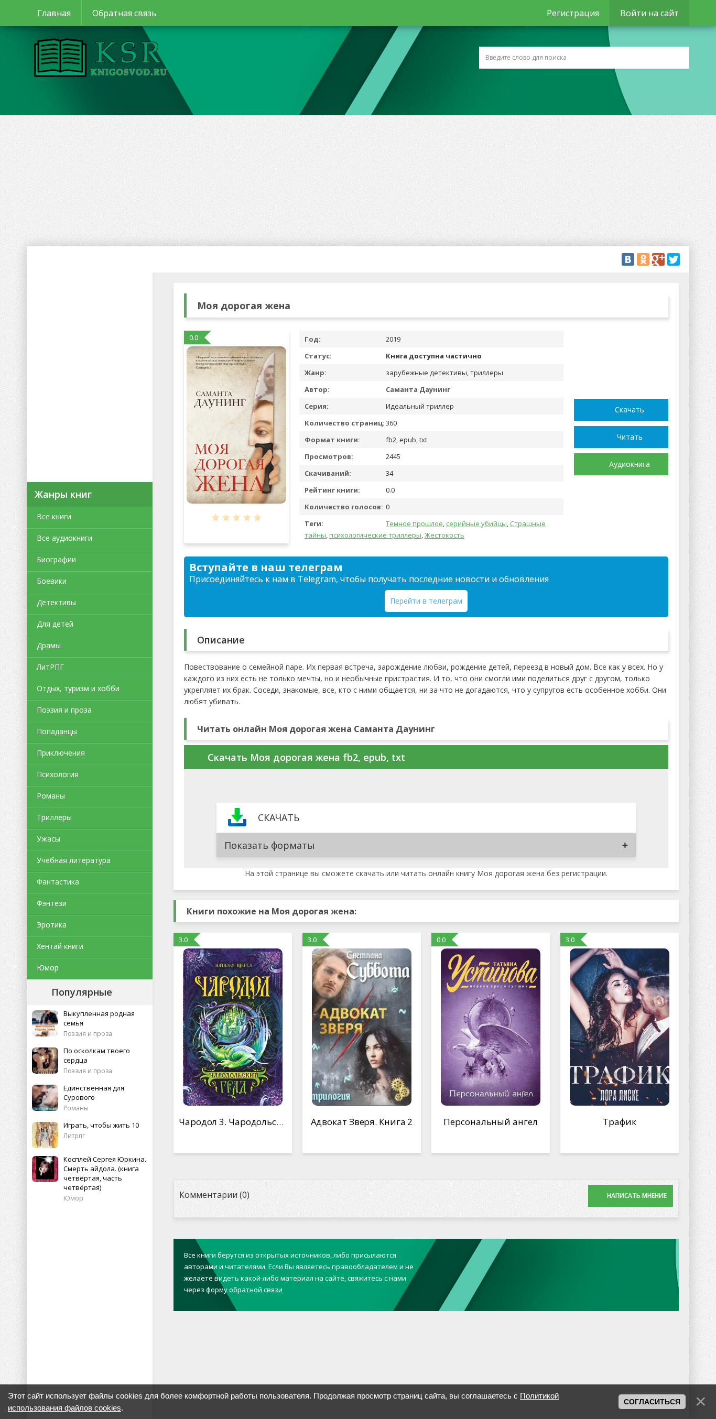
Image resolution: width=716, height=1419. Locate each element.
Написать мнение (637, 1195)
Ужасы (48, 839)
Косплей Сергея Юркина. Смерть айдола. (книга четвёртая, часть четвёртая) (104, 1173)
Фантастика (58, 882)
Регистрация (573, 13)
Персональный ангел (490, 1122)
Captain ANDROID (97, 59)
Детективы (56, 602)
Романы (51, 796)
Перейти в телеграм (426, 601)
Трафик (619, 1122)
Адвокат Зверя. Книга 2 (362, 1122)
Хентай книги (60, 946)
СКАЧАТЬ (278, 817)
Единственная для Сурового (93, 1092)
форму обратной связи (244, 1289)
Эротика (52, 925)
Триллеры (54, 817)
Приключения (61, 753)
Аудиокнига (629, 464)
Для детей (55, 624)
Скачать (629, 409)
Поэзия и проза (64, 710)
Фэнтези (52, 903)
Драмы (49, 645)
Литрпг (74, 1135)
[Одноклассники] (643, 259)
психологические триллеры (375, 535)
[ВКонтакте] (628, 259)
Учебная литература (74, 860)
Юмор (48, 968)
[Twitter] (673, 259)
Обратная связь (124, 13)
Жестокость (444, 535)
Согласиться (652, 1402)
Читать (630, 437)
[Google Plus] (658, 259)
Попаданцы (57, 731)
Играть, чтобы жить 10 (101, 1125)
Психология (58, 774)
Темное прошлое (414, 523)
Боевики (52, 581)
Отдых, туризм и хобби (78, 688)
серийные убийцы (476, 523)
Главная (54, 13)
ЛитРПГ (50, 667)
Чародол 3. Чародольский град (247, 1122)
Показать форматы (269, 845)
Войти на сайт (649, 13)
